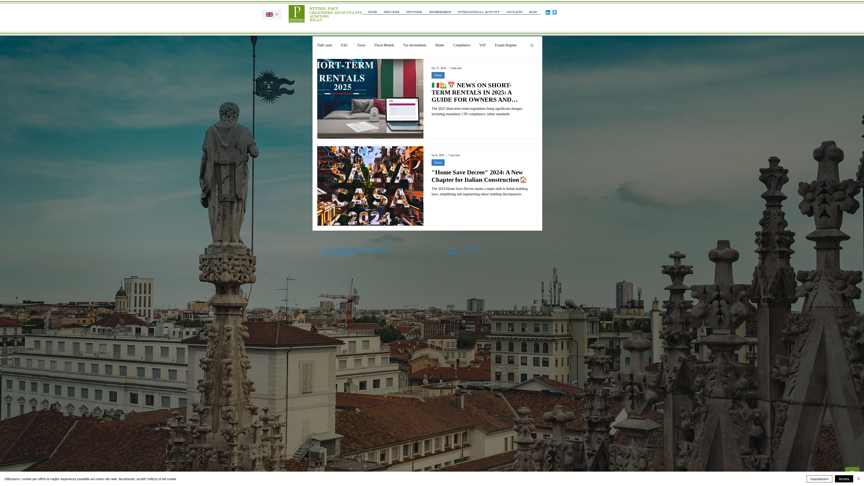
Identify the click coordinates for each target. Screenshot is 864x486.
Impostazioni (819, 479)
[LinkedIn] (548, 12)
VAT (482, 45)
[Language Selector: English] (272, 14)
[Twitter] (554, 12)
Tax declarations (414, 45)
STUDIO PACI (324, 9)
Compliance (461, 45)
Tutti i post (324, 45)
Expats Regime (506, 45)
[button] (532, 45)
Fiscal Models (384, 45)
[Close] (858, 478)
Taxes (361, 45)
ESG (344, 45)
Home (439, 45)
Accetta (844, 479)
